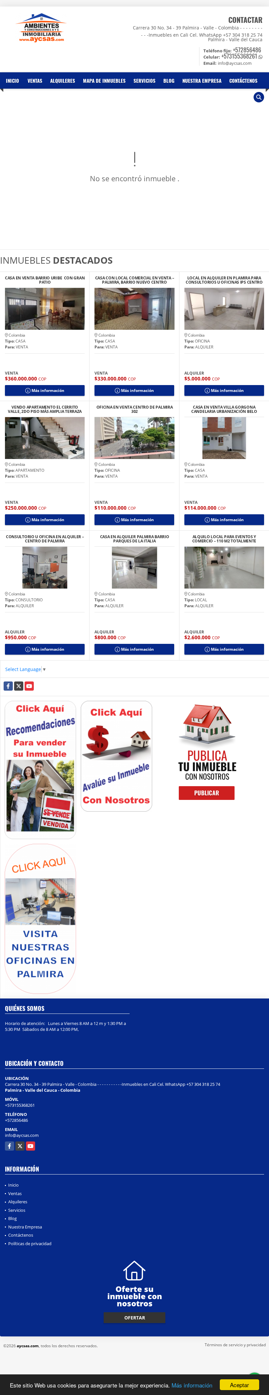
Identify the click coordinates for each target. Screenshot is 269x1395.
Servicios (144, 80)
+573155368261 (239, 56)
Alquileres (62, 80)
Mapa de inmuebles (104, 80)
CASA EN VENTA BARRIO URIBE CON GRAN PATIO (45, 280)
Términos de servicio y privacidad (235, 1345)
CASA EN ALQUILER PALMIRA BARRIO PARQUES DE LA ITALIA (134, 539)
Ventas (35, 80)
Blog (169, 80)
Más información (192, 1385)
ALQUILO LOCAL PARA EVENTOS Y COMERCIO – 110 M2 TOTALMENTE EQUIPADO (224, 539)
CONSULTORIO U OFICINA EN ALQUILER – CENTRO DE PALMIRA (45, 539)
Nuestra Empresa (201, 80)
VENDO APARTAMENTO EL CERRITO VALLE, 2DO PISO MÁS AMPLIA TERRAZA (45, 409)
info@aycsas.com (22, 1135)
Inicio (12, 80)
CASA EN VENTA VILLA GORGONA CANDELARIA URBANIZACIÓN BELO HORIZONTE (224, 409)
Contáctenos (243, 80)
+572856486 (247, 49)
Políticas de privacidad (30, 1243)
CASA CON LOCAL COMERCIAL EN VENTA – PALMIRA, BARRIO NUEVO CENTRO (134, 280)
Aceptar (239, 1385)
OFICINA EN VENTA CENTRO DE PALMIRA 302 (134, 409)
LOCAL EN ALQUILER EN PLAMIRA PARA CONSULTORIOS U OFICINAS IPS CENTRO (224, 280)
